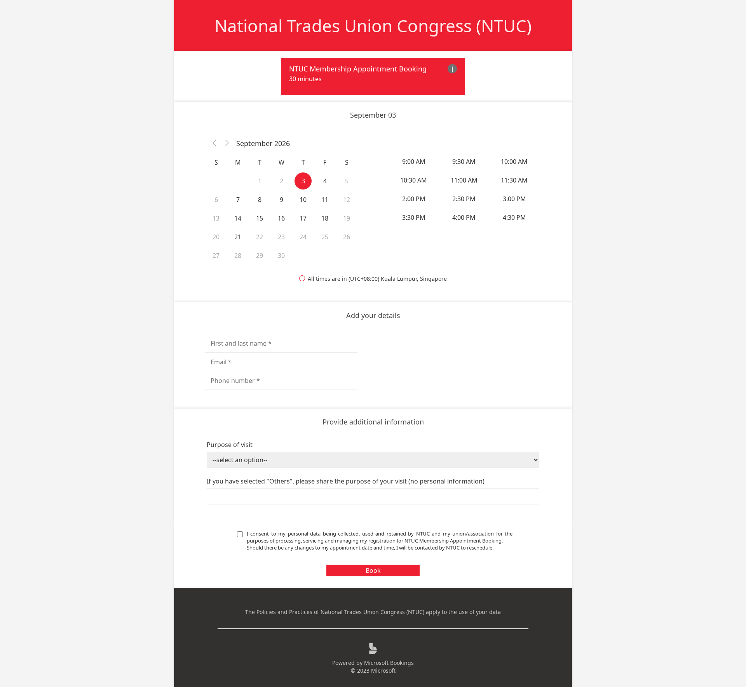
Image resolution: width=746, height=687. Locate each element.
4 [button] (325, 181)
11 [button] (324, 199)
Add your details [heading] (373, 315)
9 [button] (281, 199)
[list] (373, 76)
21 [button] (237, 237)
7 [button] (238, 199)
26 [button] (346, 237)
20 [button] (216, 237)
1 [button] (259, 181)
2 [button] (281, 181)
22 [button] (259, 237)
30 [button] (281, 255)
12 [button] (346, 199)
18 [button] (324, 218)
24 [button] (303, 237)
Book (373, 570)
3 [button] (303, 181)
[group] (465, 189)
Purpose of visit (230, 444)
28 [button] (237, 255)
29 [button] (259, 255)
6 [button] (216, 199)
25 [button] (324, 237)
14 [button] (237, 218)
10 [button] (303, 199)
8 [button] (259, 199)
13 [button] (216, 218)
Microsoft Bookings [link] (389, 662)
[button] (214, 143)
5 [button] (347, 181)
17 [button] (303, 218)
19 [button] (346, 218)
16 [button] (281, 218)
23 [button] (281, 237)
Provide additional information (373, 421)
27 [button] (216, 255)
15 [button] (259, 218)
